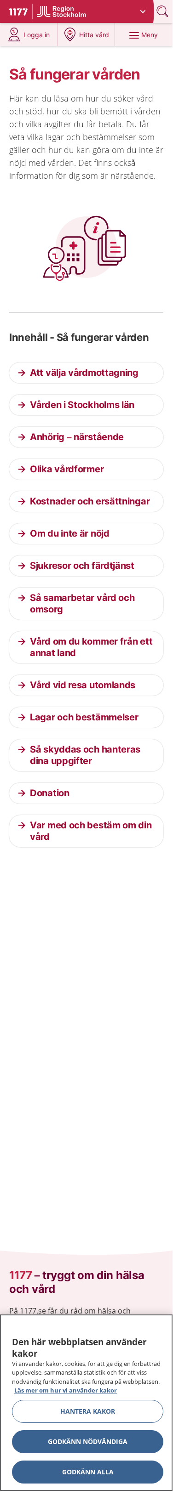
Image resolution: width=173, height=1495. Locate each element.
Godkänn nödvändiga (87, 1441)
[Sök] (163, 11)
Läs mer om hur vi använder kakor (65, 1390)
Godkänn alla (88, 1471)
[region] (86, 1402)
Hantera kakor (87, 1411)
